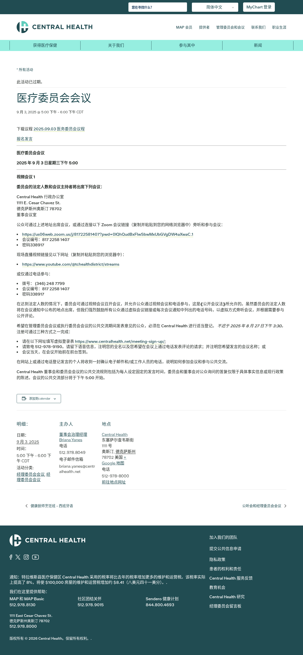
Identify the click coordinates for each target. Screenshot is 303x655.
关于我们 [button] (116, 45)
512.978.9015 (91, 604)
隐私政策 (217, 559)
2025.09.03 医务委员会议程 (59, 128)
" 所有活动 (25, 69)
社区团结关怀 (90, 598)
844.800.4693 (160, 604)
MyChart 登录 (259, 7)
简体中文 (214, 7)
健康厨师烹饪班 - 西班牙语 (51, 506)
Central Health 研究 (227, 596)
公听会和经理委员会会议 (262, 506)
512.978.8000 (23, 626)
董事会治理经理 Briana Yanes (73, 437)
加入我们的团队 (223, 537)
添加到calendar (39, 398)
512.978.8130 (22, 604)
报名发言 (25, 138)
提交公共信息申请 (225, 548)
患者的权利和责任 (225, 568)
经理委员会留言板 (225, 606)
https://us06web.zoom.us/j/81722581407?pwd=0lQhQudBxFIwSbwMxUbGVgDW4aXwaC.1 (107, 234)
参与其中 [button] (187, 45)
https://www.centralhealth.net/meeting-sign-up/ (120, 341)
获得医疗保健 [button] (45, 45)
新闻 (258, 45)
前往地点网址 (114, 482)
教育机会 (217, 587)
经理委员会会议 (31, 474)
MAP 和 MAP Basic (27, 598)
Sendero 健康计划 (162, 598)
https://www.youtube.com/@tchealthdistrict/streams (70, 264)
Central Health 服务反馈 (231, 578)
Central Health (76, 27)
